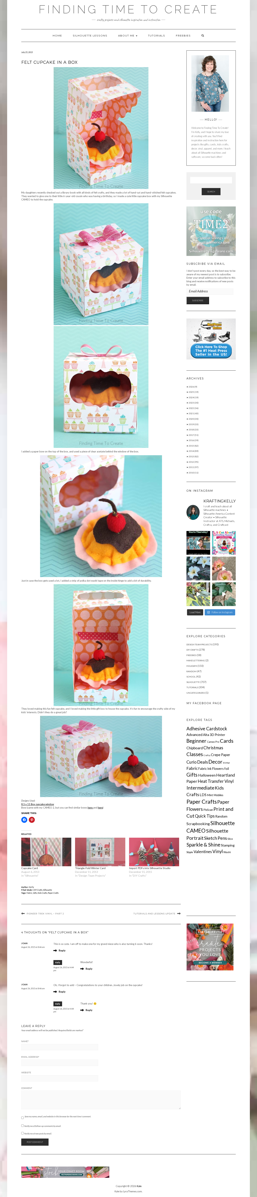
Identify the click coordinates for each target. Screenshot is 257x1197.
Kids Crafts (42, 893)
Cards (226, 741)
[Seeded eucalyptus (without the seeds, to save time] (198, 594)
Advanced (194, 734)
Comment (26, 1088)
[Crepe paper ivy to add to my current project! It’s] (224, 594)
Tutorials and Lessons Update (154, 913)
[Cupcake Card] (46, 852)
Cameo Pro (213, 741)
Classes (194, 754)
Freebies (183, 35)
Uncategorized (195, 692)
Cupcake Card (29, 868)
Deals (202, 762)
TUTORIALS (156, 35)
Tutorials (192, 687)
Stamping (228, 845)
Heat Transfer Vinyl (216, 781)
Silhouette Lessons (90, 35)
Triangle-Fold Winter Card (90, 868)
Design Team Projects (199, 644)
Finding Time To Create (129, 9)
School (191, 676)
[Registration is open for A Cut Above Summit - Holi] (224, 543)
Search (211, 191)
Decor (215, 762)
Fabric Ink (204, 768)
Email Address (30, 1057)
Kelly (31, 887)
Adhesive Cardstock (206, 728)
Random (191, 671)
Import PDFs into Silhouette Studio (149, 868)
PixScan (208, 809)
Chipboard (194, 748)
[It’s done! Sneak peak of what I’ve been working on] (198, 568)
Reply (62, 950)
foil (226, 769)
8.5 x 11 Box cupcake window (37, 804)
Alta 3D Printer (214, 735)
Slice (230, 838)
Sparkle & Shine (203, 845)
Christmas (213, 747)
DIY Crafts (37, 890)
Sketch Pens (215, 838)
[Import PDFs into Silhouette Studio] (154, 852)
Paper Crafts (53, 893)
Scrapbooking (198, 823)
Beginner (196, 741)
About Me (126, 35)
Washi (227, 852)
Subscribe (197, 300)
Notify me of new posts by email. (38, 1133)
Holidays (191, 665)
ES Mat (226, 762)
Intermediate (200, 787)
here (90, 807)
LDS (203, 795)
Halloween (207, 775)
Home (57, 35)
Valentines (203, 851)
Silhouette (47, 890)
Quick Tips (205, 815)
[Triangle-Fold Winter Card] (100, 852)
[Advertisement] (214, 884)
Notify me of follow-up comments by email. (42, 1126)
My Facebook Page (204, 703)
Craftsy (207, 755)
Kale (139, 1186)
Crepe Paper (220, 755)
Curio (191, 762)
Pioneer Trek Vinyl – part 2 (45, 913)
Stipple (189, 852)
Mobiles (218, 795)
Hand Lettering (195, 660)
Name (25, 1041)
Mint (210, 795)
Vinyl (217, 851)
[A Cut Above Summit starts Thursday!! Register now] (198, 543)
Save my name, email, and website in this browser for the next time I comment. (58, 1116)
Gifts (35, 893)
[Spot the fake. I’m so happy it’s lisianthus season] (224, 568)
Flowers (218, 769)
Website (26, 1072)
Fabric (29, 893)
